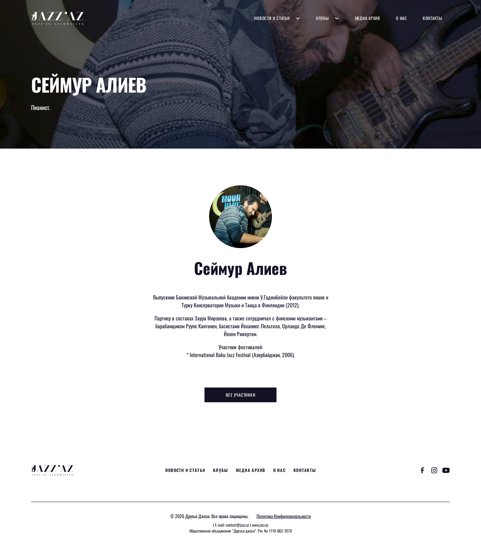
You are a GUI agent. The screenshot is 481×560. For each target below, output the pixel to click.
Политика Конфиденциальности (284, 516)
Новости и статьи (272, 18)
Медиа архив (367, 18)
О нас (401, 18)
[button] (277, 18)
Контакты (432, 18)
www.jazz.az (260, 525)
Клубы (322, 18)
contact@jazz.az (237, 525)
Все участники (241, 395)
